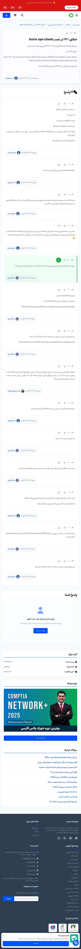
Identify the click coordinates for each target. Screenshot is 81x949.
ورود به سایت (40, 630)
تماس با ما (35, 835)
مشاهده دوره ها (71, 7)
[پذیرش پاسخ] (58, 103)
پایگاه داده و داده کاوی (71, 888)
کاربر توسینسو (11, 214)
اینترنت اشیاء (74, 899)
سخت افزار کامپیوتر (72, 903)
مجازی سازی (74, 859)
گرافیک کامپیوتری (73, 896)
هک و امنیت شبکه (72, 863)
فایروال (76, 885)
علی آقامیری (11, 278)
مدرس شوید (34, 828)
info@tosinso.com (29, 859)
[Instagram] (59, 838)
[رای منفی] (67, 33)
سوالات (67, 25)
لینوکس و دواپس (73, 867)
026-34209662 (30, 866)
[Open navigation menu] (76, 15)
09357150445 (30, 862)
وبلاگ (36, 831)
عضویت (8, 899)
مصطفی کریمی (12, 153)
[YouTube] (76, 838)
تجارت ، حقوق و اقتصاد (71, 910)
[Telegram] (70, 838)
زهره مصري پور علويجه (14, 391)
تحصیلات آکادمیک (72, 907)
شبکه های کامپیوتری (55, 25)
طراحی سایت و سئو (72, 892)
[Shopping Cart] (15, 15)
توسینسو (76, 25)
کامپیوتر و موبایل (73, 881)
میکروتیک (75, 870)
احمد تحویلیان (9, 78)
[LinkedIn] (65, 838)
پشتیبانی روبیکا (31, 870)
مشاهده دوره (40, 738)
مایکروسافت (74, 856)
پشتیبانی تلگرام (31, 874)
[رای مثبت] (74, 33)
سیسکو (76, 874)
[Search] (22, 15)
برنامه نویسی (74, 878)
